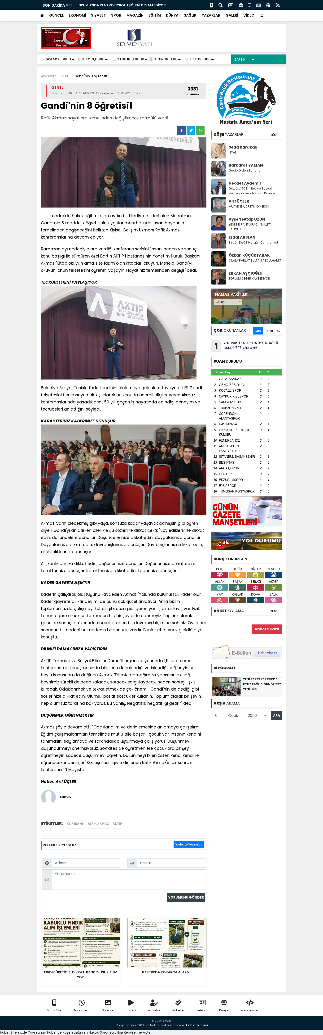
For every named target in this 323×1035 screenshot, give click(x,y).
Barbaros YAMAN (246, 165)
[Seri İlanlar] (249, 5)
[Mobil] (211, 5)
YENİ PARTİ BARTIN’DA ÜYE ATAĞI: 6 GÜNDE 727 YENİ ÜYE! (246, 345)
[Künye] (268, 5)
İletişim (202, 1010)
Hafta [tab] (269, 331)
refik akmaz (98, 823)
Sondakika (81, 1010)
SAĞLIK (190, 15)
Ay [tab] (278, 331)
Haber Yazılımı (197, 1025)
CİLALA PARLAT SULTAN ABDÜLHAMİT (255, 260)
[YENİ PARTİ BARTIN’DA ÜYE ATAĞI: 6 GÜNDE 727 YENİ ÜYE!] (226, 686)
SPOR (116, 15)
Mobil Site (54, 1010)
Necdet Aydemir (245, 183)
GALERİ (232, 15)
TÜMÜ (274, 135)
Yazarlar (154, 1010)
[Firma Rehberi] (240, 5)
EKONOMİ (77, 15)
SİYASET (98, 15)
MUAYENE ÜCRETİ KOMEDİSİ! (249, 206)
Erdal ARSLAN (242, 237)
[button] (263, 15)
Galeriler (108, 1010)
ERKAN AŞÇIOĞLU (245, 273)
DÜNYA (172, 15)
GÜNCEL (56, 15)
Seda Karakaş (243, 147)
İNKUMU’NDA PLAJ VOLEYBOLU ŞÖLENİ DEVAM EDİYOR (122, 5)
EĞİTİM (155, 15)
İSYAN (233, 152)
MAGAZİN (135, 15)
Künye (224, 1010)
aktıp (117, 823)
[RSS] (278, 5)
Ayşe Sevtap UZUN (247, 219)
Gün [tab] (258, 331)
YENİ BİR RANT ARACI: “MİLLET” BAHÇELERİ (250, 226)
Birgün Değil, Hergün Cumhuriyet (253, 242)
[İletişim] (231, 5)
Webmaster (249, 1010)
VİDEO (248, 15)
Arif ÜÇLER (239, 201)
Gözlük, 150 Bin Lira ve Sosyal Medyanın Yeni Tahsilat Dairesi (252, 190)
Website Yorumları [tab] (188, 844)
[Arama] (220, 5)
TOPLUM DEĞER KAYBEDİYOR (249, 278)
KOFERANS (75, 823)
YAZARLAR (211, 15)
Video (131, 1010)
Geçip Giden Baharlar (245, 170)
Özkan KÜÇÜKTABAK (249, 255)
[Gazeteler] (258, 5)
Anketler (178, 1010)
